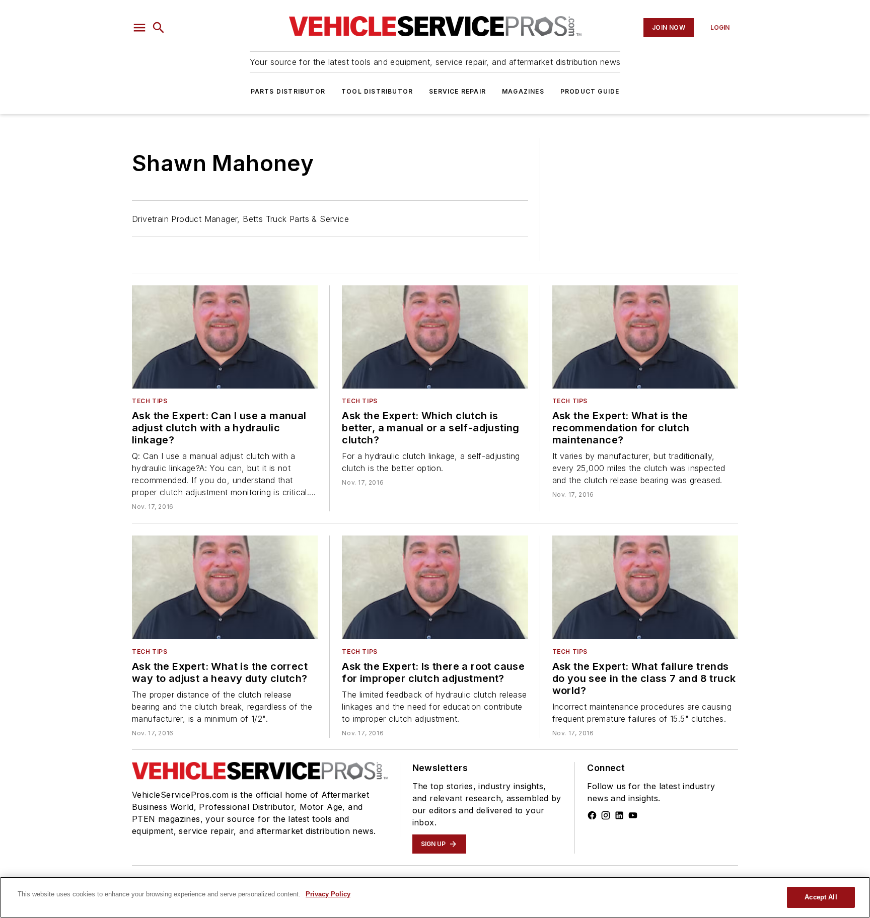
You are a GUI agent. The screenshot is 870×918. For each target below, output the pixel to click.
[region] (435, 897)
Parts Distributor (288, 91)
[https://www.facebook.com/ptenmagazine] (592, 815)
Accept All (821, 897)
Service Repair (457, 91)
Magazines (523, 91)
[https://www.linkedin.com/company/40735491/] (619, 815)
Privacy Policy (328, 894)
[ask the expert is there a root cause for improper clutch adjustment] (435, 587)
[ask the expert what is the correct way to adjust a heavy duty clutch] (225, 587)
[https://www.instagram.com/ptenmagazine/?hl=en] (606, 815)
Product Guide (590, 91)
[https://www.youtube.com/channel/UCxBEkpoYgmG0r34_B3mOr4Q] (633, 815)
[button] (139, 27)
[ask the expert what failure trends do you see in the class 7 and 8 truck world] (645, 587)
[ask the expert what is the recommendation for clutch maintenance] (645, 337)
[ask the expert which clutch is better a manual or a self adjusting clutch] (435, 337)
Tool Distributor (377, 91)
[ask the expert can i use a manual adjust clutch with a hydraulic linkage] (225, 337)
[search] (158, 27)
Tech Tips (149, 401)
